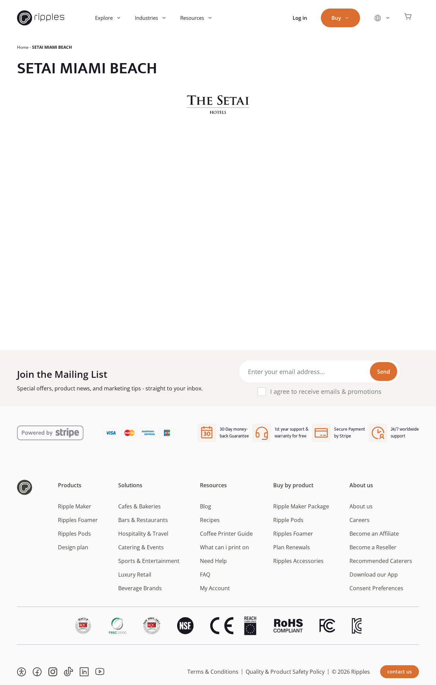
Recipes (210, 520)
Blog (205, 506)
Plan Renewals (291, 547)
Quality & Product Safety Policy (285, 671)
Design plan (73, 547)
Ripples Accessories (298, 561)
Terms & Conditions (212, 671)
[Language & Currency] (382, 18)
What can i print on (224, 547)
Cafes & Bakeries (139, 506)
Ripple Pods (288, 520)
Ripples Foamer (78, 520)
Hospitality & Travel (143, 533)
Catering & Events (141, 547)
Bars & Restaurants (143, 520)
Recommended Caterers (380, 561)
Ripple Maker (74, 506)
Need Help (213, 561)
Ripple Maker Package (301, 506)
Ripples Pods (74, 533)
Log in (300, 17)
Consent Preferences (376, 588)
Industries (146, 17)
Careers (359, 520)
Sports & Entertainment (149, 561)
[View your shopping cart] (408, 18)
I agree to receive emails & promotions (326, 391)
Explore (104, 17)
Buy (336, 17)
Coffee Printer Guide (226, 533)
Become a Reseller (372, 547)
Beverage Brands (140, 588)
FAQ (205, 574)
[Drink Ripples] (40, 18)
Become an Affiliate (374, 533)
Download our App (373, 574)
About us (361, 506)
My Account (215, 588)
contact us (399, 671)
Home (23, 47)
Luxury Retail (134, 574)
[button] (21, 671)
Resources (192, 17)
